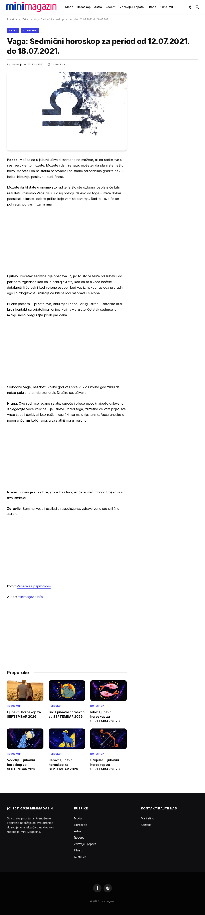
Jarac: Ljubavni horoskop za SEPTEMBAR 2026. (64, 764)
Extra (13, 30)
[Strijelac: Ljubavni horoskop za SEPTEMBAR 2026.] (108, 738)
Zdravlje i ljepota (132, 7)
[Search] (197, 7)
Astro (98, 7)
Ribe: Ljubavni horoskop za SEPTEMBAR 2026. (105, 716)
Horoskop (84, 7)
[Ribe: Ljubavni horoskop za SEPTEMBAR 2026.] (108, 690)
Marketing (147, 818)
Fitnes (152, 7)
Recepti (111, 7)
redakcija (16, 64)
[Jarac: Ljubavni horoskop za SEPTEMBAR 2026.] (67, 738)
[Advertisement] (67, 240)
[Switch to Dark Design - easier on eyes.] (190, 7)
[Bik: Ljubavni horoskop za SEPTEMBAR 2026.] (67, 690)
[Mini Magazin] (31, 7)
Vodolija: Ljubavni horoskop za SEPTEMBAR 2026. (22, 764)
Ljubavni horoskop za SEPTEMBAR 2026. (24, 714)
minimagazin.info (30, 597)
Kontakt (146, 824)
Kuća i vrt (166, 7)
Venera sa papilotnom (33, 586)
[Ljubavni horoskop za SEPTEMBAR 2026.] (25, 690)
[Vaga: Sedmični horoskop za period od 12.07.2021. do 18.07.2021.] (67, 111)
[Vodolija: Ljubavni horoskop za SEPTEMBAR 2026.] (25, 738)
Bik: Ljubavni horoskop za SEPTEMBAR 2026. (66, 714)
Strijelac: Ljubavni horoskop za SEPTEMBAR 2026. (105, 764)
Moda (69, 7)
